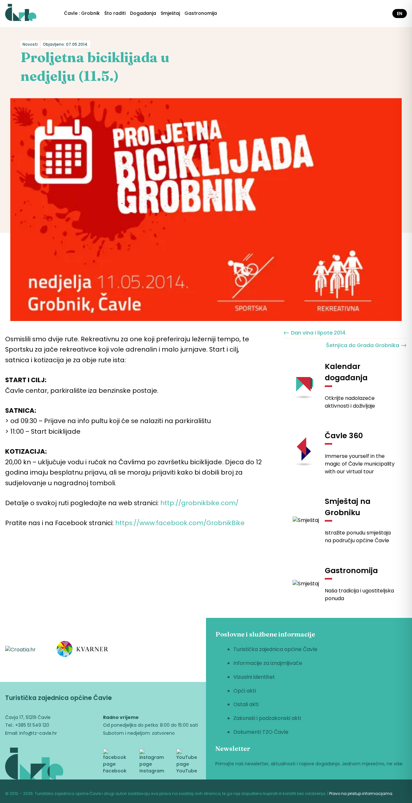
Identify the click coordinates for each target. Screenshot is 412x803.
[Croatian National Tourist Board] (20, 650)
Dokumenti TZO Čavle (260, 732)
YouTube (186, 771)
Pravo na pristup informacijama (360, 793)
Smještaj (170, 13)
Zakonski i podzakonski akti (267, 718)
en (399, 13)
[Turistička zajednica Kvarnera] (82, 650)
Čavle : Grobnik (82, 13)
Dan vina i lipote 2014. (315, 332)
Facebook (114, 771)
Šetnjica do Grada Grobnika (366, 344)
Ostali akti (245, 704)
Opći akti (244, 690)
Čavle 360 (344, 435)
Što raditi (115, 13)
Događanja (143, 13)
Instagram (151, 771)
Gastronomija (200, 13)
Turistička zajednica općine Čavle (275, 649)
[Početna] (20, 13)
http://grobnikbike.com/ (199, 502)
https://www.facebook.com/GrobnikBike (180, 522)
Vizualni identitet (254, 677)
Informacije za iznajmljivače (267, 663)
